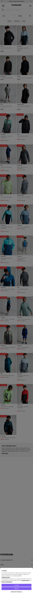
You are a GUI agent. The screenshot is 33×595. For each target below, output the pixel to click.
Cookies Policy (6, 577)
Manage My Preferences (16, 591)
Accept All (16, 585)
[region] (16, 581)
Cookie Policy (25, 580)
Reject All (16, 588)
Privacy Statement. (7, 581)
